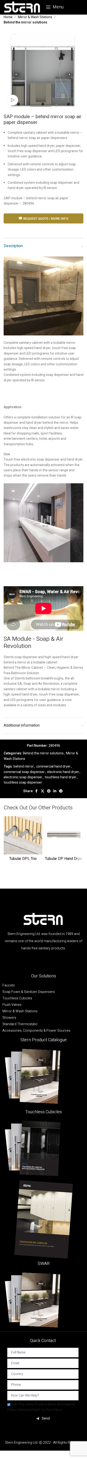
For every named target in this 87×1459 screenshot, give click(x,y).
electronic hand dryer (63, 771)
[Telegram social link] (61, 791)
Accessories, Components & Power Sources (36, 1030)
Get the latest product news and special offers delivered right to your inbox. (41, 1407)
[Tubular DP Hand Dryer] (64, 835)
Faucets (8, 985)
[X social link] (42, 791)
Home (8, 17)
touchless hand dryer (60, 777)
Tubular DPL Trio (23, 859)
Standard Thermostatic (20, 1024)
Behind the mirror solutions (25, 22)
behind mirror (24, 766)
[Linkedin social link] (55, 791)
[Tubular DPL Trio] (23, 835)
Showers (9, 1017)
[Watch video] (12, 100)
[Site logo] (22, 7)
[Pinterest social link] (49, 791)
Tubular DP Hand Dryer (64, 859)
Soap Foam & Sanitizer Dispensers (28, 992)
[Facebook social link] (36, 791)
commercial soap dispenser (24, 771)
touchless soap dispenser (23, 782)
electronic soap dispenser (23, 777)
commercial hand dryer (53, 766)
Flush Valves (12, 1004)
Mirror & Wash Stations (35, 17)
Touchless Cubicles (17, 998)
